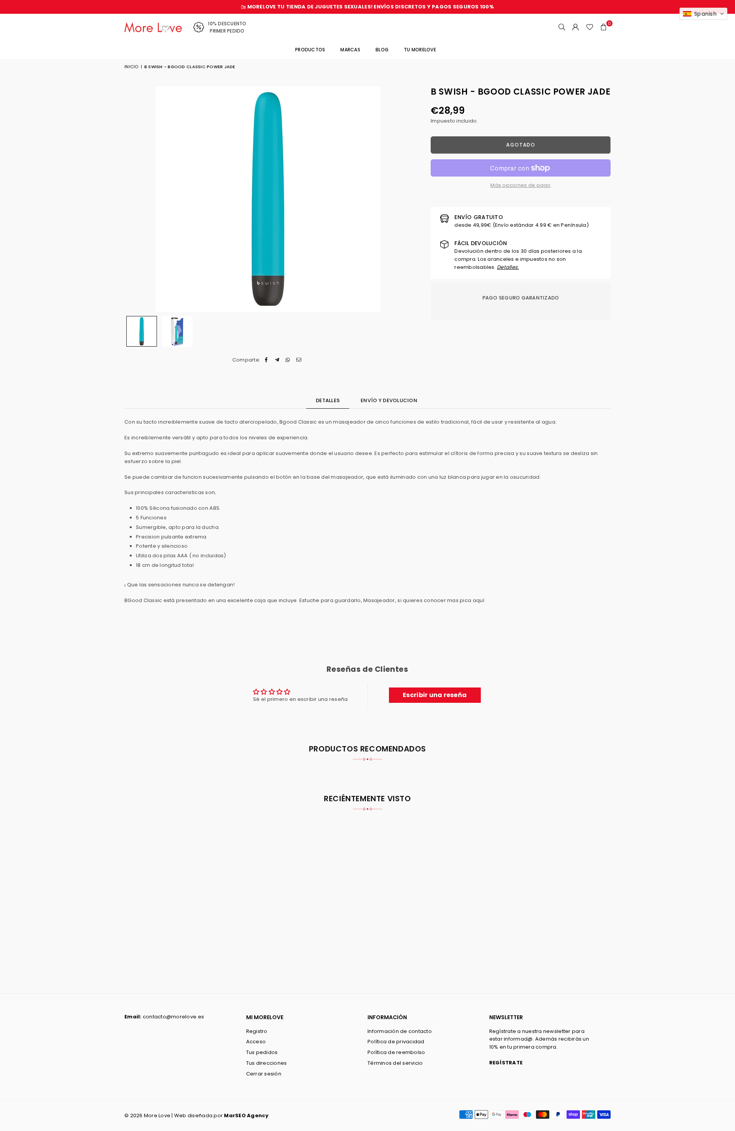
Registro (257, 1031)
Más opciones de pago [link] (520, 185)
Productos (310, 49)
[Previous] (135, 199)
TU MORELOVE (420, 49)
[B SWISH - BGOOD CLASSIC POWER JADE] (142, 331)
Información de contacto (400, 1031)
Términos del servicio (395, 1063)
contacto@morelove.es (173, 1016)
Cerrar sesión (263, 1073)
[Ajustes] (576, 27)
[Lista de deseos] (590, 27)
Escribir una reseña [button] (435, 695)
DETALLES (328, 400)
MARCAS (350, 49)
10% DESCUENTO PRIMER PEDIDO (227, 27)
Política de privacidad (396, 1041)
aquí (479, 600)
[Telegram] (277, 360)
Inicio (131, 67)
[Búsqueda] (562, 27)
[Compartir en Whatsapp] (288, 360)
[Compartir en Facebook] (266, 360)
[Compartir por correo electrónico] (299, 360)
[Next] (401, 199)
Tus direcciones (266, 1063)
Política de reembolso (396, 1052)
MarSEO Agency (246, 1115)
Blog (382, 49)
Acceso (256, 1041)
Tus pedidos (262, 1052)
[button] (604, 27)
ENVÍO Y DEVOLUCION (389, 400)
